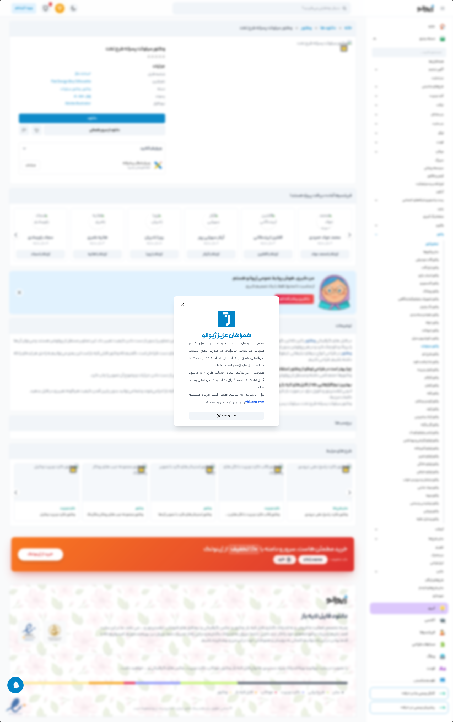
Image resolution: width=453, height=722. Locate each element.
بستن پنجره (229, 416)
